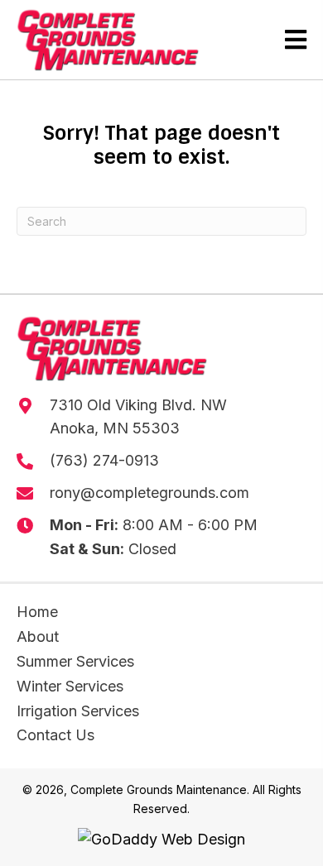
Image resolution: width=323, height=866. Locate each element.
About (38, 636)
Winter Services (70, 686)
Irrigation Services (78, 711)
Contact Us (55, 735)
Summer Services (75, 661)
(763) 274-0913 (104, 460)
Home (37, 611)
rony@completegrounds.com (149, 492)
